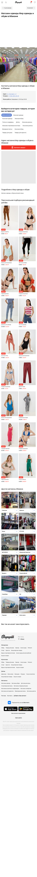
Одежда (17, 648)
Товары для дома (7, 132)
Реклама (3, 695)
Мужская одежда (7, 118)
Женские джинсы (27, 122)
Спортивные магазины (6, 686)
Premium (30, 648)
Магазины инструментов (7, 691)
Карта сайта (18, 717)
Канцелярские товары (16, 650)
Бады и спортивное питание (8, 653)
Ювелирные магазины (20, 691)
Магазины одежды (5, 683)
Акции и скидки (5, 655)
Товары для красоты (20, 132)
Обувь (2, 648)
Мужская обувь (19, 129)
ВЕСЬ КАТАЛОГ (6, 115)
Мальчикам (10, 674)
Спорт (2, 650)
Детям (18, 122)
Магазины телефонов (25, 688)
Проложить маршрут (19, 147)
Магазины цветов (31, 691)
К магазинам (7, 8)
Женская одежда (18, 115)
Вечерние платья (7, 129)
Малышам (17, 674)
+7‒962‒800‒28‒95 (13, 96)
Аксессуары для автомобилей (23, 653)
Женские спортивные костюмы (11, 125)
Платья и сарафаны (8, 122)
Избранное (35, 2)
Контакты (9, 695)
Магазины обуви (16, 683)
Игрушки (23, 674)
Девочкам (3, 674)
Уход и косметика (30, 674)
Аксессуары (23, 648)
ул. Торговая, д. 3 (11, 94)
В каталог (30, 8)
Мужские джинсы (28, 125)
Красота (8, 650)
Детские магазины (25, 683)
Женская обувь (19, 118)
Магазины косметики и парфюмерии (10, 688)
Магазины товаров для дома (21, 686)
